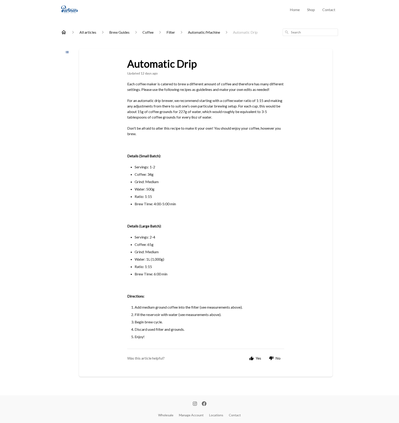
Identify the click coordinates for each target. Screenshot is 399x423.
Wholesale (165, 415)
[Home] (63, 32)
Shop (311, 9)
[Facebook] (204, 404)
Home (295, 9)
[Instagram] (195, 404)
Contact (328, 9)
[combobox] (310, 32)
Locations (216, 415)
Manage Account (191, 415)
